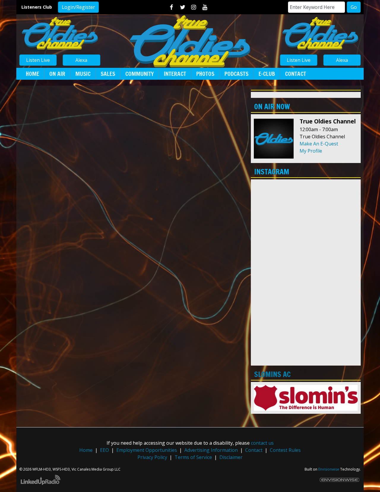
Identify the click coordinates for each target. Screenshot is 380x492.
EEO (104, 450)
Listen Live (38, 60)
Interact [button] (175, 74)
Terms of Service (193, 457)
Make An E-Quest (319, 143)
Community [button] (139, 74)
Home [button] (32, 74)
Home (86, 450)
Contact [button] (295, 74)
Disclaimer (231, 457)
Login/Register (78, 7)
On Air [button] (57, 74)
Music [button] (83, 74)
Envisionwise (328, 469)
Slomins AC (272, 374)
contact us (262, 443)
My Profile (311, 151)
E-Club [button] (267, 74)
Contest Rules (285, 450)
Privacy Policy (152, 457)
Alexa (81, 60)
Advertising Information (211, 450)
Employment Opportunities (146, 450)
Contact (253, 450)
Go (354, 7)
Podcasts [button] (236, 74)
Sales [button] (108, 74)
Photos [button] (205, 74)
